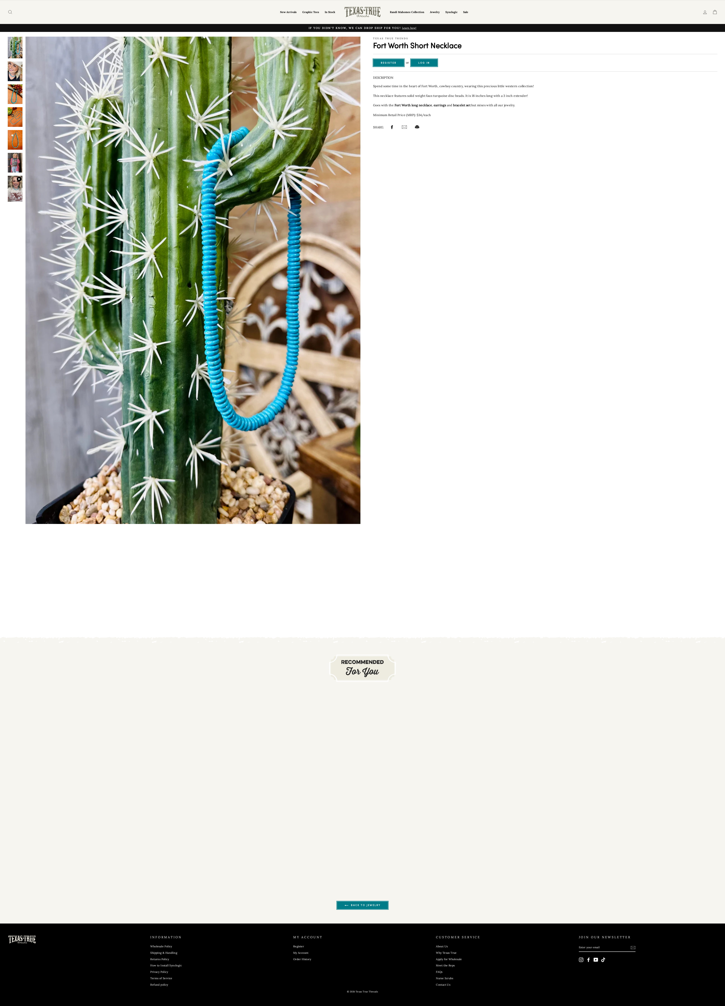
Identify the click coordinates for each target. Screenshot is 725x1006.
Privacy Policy (159, 972)
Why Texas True (446, 952)
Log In (424, 62)
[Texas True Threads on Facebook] (588, 959)
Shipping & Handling (163, 952)
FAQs (439, 972)
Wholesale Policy (161, 946)
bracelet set (461, 105)
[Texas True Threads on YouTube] (596, 959)
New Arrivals (288, 12)
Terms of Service (161, 978)
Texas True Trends (390, 38)
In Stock (330, 12)
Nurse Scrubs (444, 978)
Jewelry (435, 12)
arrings (440, 105)
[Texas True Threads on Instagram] (581, 959)
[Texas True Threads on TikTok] (603, 959)
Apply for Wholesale (449, 959)
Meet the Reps (445, 965)
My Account (301, 952)
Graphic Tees (310, 12)
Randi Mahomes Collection (407, 12)
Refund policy (159, 984)
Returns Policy (159, 959)
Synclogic (451, 12)
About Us (442, 946)
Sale (465, 12)
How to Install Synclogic (166, 965)
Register (388, 62)
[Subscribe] (633, 947)
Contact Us (443, 984)
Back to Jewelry (365, 905)
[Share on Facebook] (392, 127)
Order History (302, 959)
